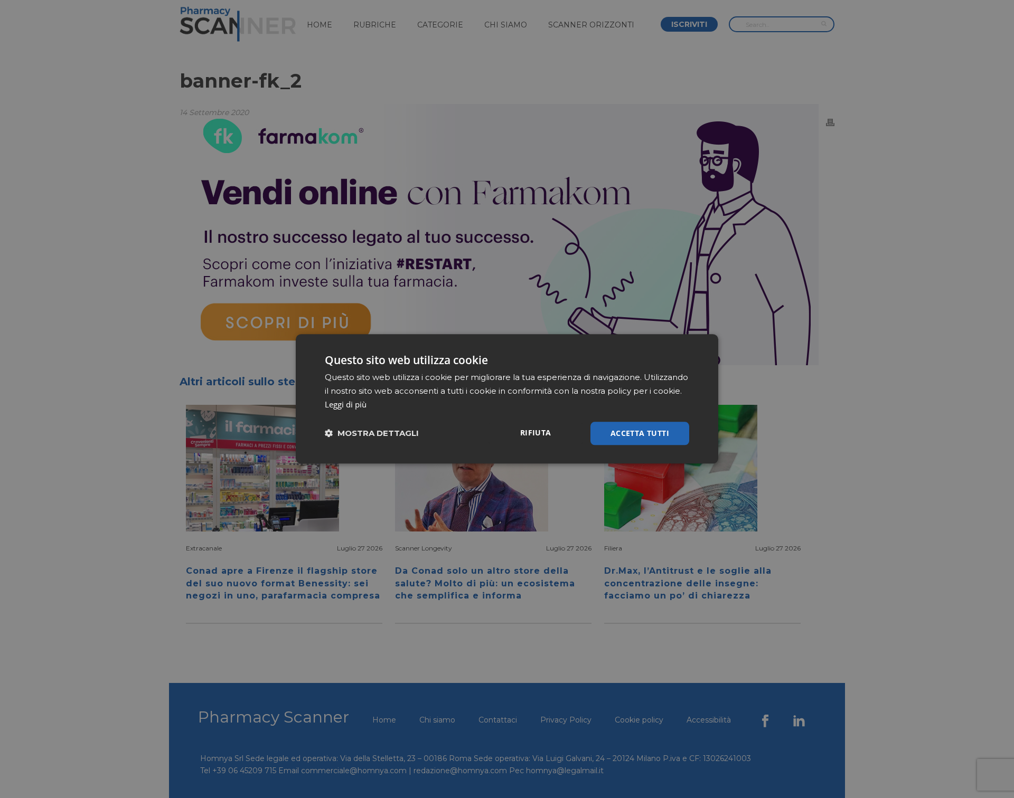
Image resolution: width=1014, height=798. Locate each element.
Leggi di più (346, 404)
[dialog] (507, 398)
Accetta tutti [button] (640, 433)
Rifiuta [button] (535, 433)
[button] (372, 434)
